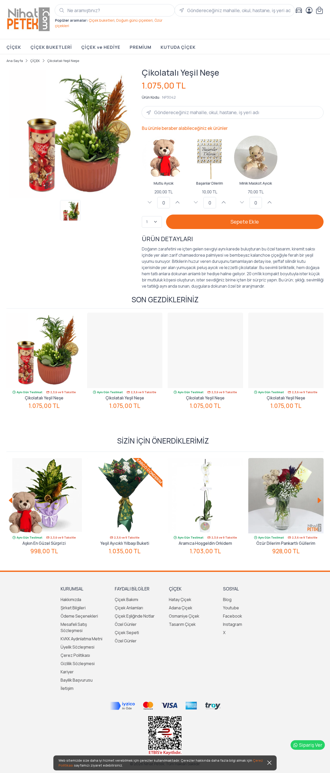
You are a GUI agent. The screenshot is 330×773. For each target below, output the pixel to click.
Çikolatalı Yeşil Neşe (44, 398)
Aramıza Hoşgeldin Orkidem (125, 543)
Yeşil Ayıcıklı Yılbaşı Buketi (44, 543)
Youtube (231, 608)
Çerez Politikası (75, 655)
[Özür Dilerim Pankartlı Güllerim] (205, 496)
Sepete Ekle (244, 221)
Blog (227, 599)
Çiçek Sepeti (127, 632)
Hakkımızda (71, 599)
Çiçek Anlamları (129, 608)
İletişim (67, 688)
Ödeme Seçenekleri (79, 616)
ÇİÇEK (13, 47)
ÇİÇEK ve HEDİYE (100, 47)
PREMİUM (140, 47)
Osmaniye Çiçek (184, 616)
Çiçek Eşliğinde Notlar (135, 616)
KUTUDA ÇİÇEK (178, 47)
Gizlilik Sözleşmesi (78, 663)
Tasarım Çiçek (182, 624)
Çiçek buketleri (101, 20)
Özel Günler (126, 624)
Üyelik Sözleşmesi (77, 647)
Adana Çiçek (180, 608)
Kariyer (67, 672)
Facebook (232, 616)
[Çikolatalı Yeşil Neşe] (44, 350)
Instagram (232, 624)
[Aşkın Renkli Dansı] (286, 496)
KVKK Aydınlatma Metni (81, 639)
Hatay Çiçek (180, 599)
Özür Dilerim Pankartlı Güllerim (205, 543)
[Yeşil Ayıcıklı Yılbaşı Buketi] (44, 496)
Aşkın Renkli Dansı (286, 543)
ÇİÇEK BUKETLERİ (51, 47)
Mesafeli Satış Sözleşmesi (74, 627)
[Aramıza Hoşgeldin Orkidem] (125, 496)
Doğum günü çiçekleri (134, 20)
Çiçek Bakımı (126, 599)
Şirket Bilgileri (73, 608)
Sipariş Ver (310, 745)
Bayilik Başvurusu (77, 680)
